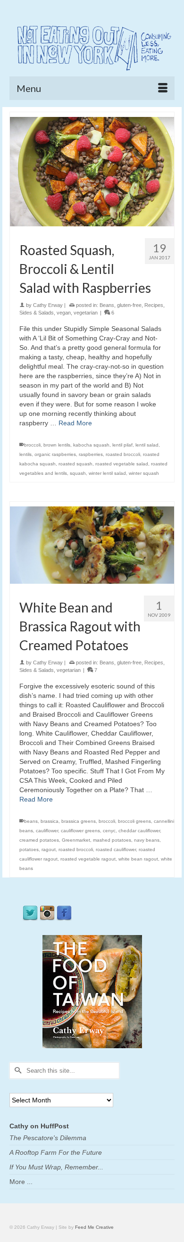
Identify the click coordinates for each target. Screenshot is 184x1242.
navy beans (146, 840)
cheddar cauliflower (139, 830)
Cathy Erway (48, 305)
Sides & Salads (36, 312)
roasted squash (75, 463)
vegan (64, 312)
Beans (107, 305)
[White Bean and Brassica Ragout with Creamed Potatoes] (92, 544)
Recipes (153, 305)
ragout (49, 849)
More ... (21, 1181)
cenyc (109, 830)
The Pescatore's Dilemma (47, 1138)
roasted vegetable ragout (88, 858)
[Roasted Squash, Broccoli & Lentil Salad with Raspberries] (92, 171)
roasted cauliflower (116, 849)
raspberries (91, 454)
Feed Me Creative (94, 1227)
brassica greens (78, 821)
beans (31, 821)
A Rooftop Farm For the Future (55, 1152)
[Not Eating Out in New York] (92, 46)
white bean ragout (138, 858)
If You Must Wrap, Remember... (56, 1167)
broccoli (32, 444)
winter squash (144, 473)
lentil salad (147, 444)
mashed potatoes (112, 840)
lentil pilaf (122, 444)
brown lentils (56, 444)
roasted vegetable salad (121, 463)
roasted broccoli (123, 454)
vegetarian (86, 312)
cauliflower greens (80, 830)
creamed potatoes (39, 840)
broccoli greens (134, 821)
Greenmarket (76, 840)
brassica (50, 821)
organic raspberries (55, 454)
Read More (75, 423)
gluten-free (129, 305)
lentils (25, 454)
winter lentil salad (107, 473)
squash (78, 473)
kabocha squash (91, 444)
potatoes (29, 849)
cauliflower (47, 830)
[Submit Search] (16, 1070)
